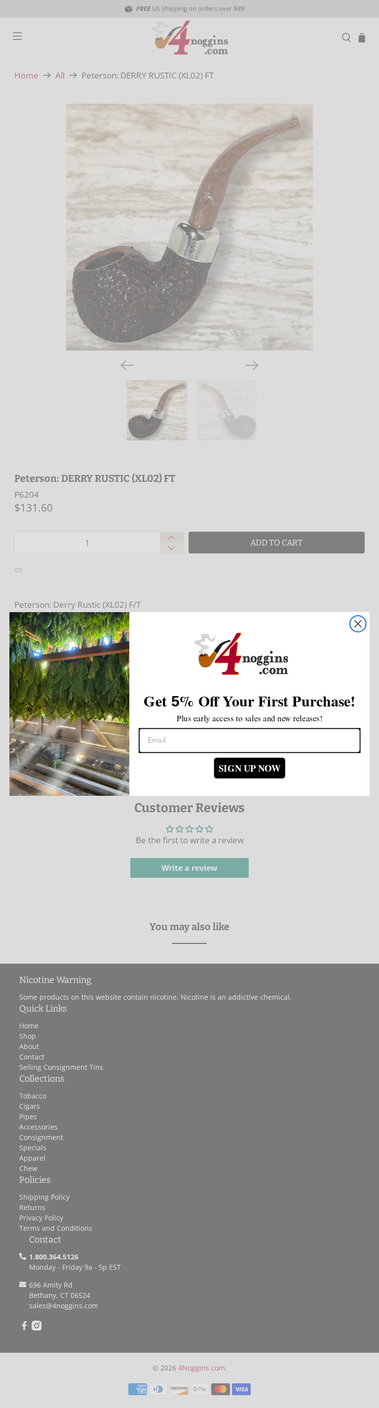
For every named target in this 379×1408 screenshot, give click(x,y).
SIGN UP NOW (250, 768)
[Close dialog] (358, 624)
